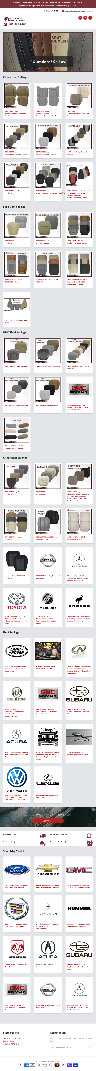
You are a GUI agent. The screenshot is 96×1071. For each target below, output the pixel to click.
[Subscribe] (90, 1047)
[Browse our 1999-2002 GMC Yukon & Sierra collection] (16, 389)
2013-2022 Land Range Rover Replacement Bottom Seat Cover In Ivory (15, 669)
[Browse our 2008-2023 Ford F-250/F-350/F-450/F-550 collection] (48, 264)
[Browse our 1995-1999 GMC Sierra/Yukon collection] (16, 351)
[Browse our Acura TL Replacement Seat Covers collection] (48, 949)
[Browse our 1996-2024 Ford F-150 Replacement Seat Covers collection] (79, 225)
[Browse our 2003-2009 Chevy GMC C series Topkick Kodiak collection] (48, 521)
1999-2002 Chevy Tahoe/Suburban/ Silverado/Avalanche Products (47, 113)
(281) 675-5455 (52, 11)
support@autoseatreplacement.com (78, 11)
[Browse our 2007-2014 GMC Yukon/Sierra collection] (48, 389)
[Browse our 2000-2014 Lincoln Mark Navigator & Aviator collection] (79, 521)
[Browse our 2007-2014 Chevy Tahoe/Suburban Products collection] (48, 136)
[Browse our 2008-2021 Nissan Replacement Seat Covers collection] (48, 555)
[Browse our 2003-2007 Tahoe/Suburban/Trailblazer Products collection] (79, 96)
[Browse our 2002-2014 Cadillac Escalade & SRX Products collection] (48, 476)
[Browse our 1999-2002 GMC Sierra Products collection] (48, 351)
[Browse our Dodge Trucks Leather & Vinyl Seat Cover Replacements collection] (17, 946)
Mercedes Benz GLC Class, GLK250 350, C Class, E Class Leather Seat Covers (77, 578)
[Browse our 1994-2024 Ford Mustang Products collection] (16, 521)
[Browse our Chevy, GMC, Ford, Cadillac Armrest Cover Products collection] (16, 430)
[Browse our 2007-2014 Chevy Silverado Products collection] (79, 136)
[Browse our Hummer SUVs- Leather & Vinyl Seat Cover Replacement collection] (79, 904)
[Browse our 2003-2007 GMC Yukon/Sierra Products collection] (79, 351)
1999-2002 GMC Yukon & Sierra (16, 405)
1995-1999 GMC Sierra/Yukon (16, 366)
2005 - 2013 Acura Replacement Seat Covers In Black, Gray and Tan (16, 754)
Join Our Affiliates (11, 1044)
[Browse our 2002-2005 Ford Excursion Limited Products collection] (48, 225)
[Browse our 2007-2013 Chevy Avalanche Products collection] (16, 175)
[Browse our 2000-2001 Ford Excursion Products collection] (16, 225)
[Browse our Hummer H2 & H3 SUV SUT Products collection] (16, 560)
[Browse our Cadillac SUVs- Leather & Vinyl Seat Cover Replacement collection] (17, 908)
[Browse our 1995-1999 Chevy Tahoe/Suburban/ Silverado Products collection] (16, 96)
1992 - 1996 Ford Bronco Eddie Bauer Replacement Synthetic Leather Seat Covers (78, 618)
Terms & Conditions (11, 1038)
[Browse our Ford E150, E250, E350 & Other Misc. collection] (17, 298)
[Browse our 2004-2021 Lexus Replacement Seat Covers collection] (48, 774)
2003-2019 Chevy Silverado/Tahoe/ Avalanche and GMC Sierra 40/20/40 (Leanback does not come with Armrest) (78, 496)
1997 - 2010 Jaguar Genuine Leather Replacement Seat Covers (77, 754)
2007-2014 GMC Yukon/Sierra (47, 405)
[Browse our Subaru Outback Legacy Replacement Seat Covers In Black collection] (79, 689)
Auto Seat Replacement (50, 1061)
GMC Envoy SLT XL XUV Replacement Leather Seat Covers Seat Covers (77, 407)
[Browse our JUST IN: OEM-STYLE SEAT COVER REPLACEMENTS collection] (48, 647)
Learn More (48, 820)
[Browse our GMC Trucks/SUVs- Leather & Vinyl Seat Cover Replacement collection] (79, 863)
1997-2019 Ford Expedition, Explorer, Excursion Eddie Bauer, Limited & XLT (77, 282)
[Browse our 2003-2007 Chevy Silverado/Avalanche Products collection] (16, 136)
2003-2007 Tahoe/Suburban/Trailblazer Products (78, 113)
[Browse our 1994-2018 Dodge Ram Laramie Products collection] (16, 476)
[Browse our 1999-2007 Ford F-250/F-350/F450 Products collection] (16, 264)
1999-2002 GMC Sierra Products (48, 366)
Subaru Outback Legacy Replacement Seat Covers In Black (78, 711)
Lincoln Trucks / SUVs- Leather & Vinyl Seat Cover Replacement (47, 926)
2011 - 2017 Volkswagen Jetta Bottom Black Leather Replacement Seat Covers (16, 797)
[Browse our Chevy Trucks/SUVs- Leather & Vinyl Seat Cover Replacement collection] (48, 864)
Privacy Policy (9, 1041)
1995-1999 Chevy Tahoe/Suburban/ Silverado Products (15, 113)
